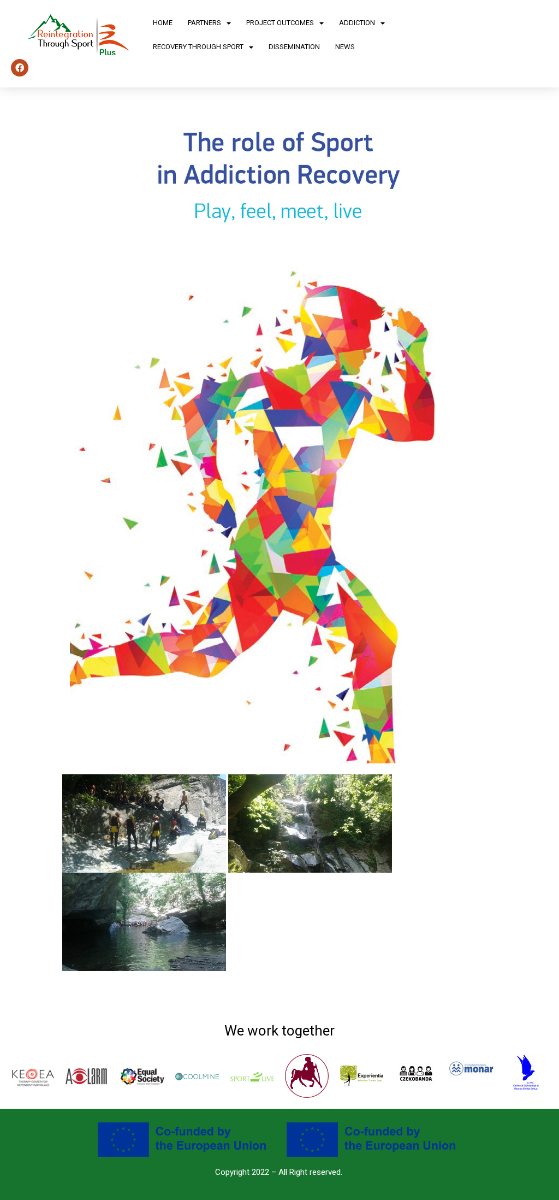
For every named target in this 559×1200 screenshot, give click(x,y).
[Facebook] (19, 68)
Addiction (357, 23)
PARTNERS (204, 23)
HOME (163, 23)
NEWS (345, 47)
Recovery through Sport (198, 47)
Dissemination (294, 47)
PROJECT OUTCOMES (280, 23)
